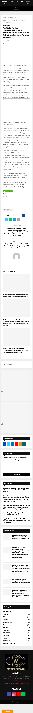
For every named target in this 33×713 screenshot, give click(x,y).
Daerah (5, 611)
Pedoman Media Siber (4, 2)
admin (16, 263)
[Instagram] (14, 694)
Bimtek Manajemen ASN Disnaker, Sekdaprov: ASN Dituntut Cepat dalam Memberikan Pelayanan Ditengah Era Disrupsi (16, 322)
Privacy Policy (28, 2)
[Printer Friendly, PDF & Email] (8, 191)
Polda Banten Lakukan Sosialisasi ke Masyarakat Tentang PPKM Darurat (15, 295)
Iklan (17, 1)
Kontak (21, 1)
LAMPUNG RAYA (7, 622)
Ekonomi (5, 614)
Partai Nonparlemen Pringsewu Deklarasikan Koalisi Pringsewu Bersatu (21, 581)
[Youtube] (18, 694)
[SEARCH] (28, 364)
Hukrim (5, 617)
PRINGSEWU (6, 640)
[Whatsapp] (23, 694)
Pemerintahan (7, 632)
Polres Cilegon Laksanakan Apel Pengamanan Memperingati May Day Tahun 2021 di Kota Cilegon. (15, 350)
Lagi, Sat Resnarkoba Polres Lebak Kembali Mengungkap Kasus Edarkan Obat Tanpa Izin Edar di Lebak (16, 520)
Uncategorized (6, 25)
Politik (5, 638)
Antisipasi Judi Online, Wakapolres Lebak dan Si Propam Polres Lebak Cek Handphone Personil (16, 489)
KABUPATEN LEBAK (8, 209)
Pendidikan (6, 635)
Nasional (5, 625)
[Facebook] (9, 694)
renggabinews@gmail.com (20, 683)
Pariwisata (6, 630)
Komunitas (6, 619)
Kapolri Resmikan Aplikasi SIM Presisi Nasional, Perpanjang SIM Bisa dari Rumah (16, 246)
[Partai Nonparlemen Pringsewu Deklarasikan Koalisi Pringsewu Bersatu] (7, 581)
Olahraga (5, 627)
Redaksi (12, 1)
